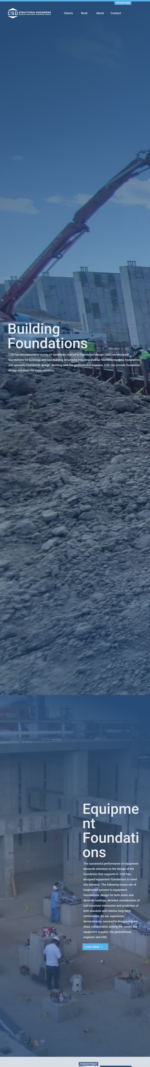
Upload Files (123, 3)
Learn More (92, 947)
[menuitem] (68, 13)
